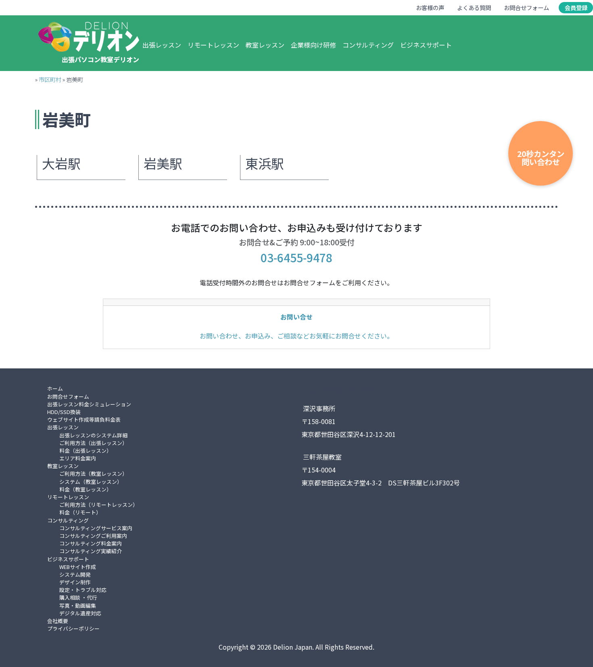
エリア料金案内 (77, 458)
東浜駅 (264, 163)
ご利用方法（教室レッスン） (93, 473)
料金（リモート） (80, 512)
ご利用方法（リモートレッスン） (98, 504)
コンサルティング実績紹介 (90, 551)
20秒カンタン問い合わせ (540, 157)
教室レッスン (265, 45)
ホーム (55, 388)
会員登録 (576, 7)
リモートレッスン (213, 45)
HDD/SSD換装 (64, 412)
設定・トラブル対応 (82, 590)
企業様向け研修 (313, 45)
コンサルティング (368, 45)
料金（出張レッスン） (85, 450)
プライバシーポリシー (73, 628)
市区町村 (50, 79)
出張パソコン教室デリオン (100, 59)
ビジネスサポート (426, 45)
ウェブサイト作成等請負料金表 (84, 419)
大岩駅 (61, 163)
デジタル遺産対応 (80, 613)
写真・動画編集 (77, 605)
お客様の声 (430, 7)
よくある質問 (474, 7)
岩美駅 (163, 163)
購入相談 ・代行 (78, 597)
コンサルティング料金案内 (90, 543)
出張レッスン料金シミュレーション (89, 404)
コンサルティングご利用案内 (93, 535)
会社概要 (57, 621)
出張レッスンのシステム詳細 (93, 435)
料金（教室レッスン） (85, 489)
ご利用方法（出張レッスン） (93, 443)
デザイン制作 (75, 582)
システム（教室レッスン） (90, 481)
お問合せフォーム (526, 7)
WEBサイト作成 (77, 567)
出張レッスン (161, 45)
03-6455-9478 (296, 257)
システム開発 (75, 574)
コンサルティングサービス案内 (95, 528)
